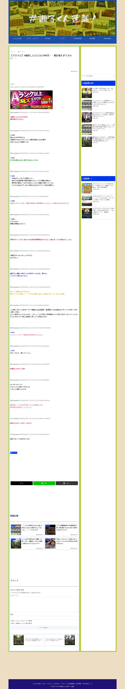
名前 (11, 614)
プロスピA (14, 452)
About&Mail (86, 683)
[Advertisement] (44, 65)
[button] (67, 483)
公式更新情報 (70, 683)
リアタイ (63, 683)
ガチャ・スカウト (47, 683)
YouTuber (56, 683)
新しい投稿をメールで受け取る (22, 623)
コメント (14, 595)
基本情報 (78, 683)
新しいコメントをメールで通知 (22, 621)
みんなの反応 (37, 683)
